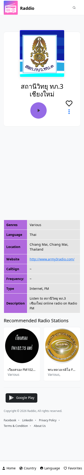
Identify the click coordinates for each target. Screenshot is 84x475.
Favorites (75, 468)
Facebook (10, 420)
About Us (40, 426)
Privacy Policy (47, 420)
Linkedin (27, 420)
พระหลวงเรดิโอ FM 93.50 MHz (62, 369)
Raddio (27, 8)
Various (13, 374)
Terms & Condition (16, 426)
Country (30, 468)
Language (52, 468)
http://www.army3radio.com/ (52, 259)
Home (11, 468)
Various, (54, 374)
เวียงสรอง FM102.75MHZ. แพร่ (22, 369)
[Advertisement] (42, 173)
